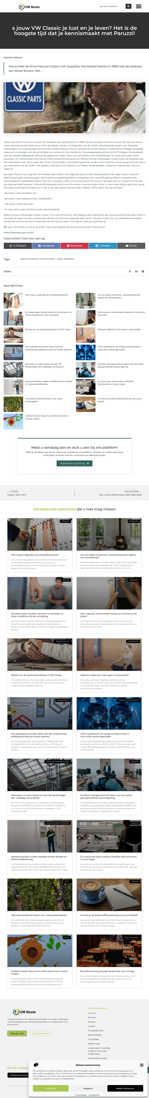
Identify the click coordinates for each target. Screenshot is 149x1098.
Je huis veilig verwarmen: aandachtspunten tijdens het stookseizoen (108, 556)
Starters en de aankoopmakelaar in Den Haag (47, 329)
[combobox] (112, 6)
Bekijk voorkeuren (125, 1088)
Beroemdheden (95, 1035)
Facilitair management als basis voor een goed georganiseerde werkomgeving (106, 796)
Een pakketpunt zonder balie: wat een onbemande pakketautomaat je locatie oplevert (39, 735)
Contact (91, 1026)
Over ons (92, 1013)
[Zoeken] (128, 6)
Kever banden (96, 165)
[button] (141, 1065)
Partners (91, 1022)
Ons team (92, 1017)
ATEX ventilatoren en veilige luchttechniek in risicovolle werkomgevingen (104, 735)
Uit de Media (93, 1039)
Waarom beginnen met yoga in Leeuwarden (119, 329)
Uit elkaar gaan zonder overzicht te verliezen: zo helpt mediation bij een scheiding (37, 615)
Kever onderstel (22, 155)
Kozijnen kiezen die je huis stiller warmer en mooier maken (39, 972)
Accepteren (50, 1088)
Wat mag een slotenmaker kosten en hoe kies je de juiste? (108, 615)
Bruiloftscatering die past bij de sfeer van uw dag (107, 971)
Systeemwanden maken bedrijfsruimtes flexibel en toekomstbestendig (39, 858)
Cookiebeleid (81, 1095)
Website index (94, 1044)
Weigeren (88, 1088)
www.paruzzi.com (96, 152)
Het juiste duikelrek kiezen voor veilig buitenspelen (39, 915)
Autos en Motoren (13, 57)
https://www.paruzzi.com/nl (19, 232)
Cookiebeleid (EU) (95, 1030)
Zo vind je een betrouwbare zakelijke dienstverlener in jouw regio (108, 858)
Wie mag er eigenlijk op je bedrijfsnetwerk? (46, 295)
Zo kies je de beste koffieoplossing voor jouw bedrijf (108, 915)
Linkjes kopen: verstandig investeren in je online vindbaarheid (99, 1051)
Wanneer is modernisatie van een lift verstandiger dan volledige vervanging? (38, 796)
